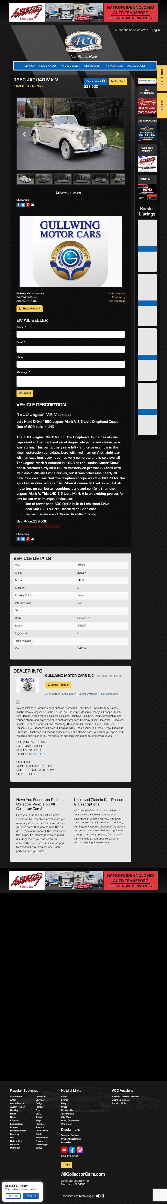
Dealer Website (116, 294)
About (64, 1097)
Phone (20, 357)
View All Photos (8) (72, 193)
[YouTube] (64, 1150)
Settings (13, 1196)
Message (22, 372)
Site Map (66, 1117)
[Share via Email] (32, 205)
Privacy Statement (71, 1139)
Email (19, 342)
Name (20, 327)
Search (29, 65)
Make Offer (118, 81)
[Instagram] (80, 1150)
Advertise (66, 1142)
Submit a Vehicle (121, 1100)
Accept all (31, 1196)
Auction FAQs (119, 1103)
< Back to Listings (28, 86)
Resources (92, 65)
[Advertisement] (83, 927)
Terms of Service (70, 1135)
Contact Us (67, 1110)
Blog (63, 1103)
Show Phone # (31, 309)
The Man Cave (113, 65)
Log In (156, 30)
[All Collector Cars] (83, 41)
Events (64, 1100)
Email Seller (69, 694)
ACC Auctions (136, 65)
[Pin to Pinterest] (28, 205)
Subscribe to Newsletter (131, 30)
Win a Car (66, 1124)
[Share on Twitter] (23, 205)
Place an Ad (47, 65)
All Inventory (118, 297)
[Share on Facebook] (18, 205)
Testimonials (67, 1114)
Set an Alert (94, 81)
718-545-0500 (36, 754)
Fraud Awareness (70, 1121)
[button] (24, 133)
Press (64, 1107)
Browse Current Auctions (125, 1097)
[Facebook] (72, 1150)
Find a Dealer (70, 65)
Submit (26, 393)
